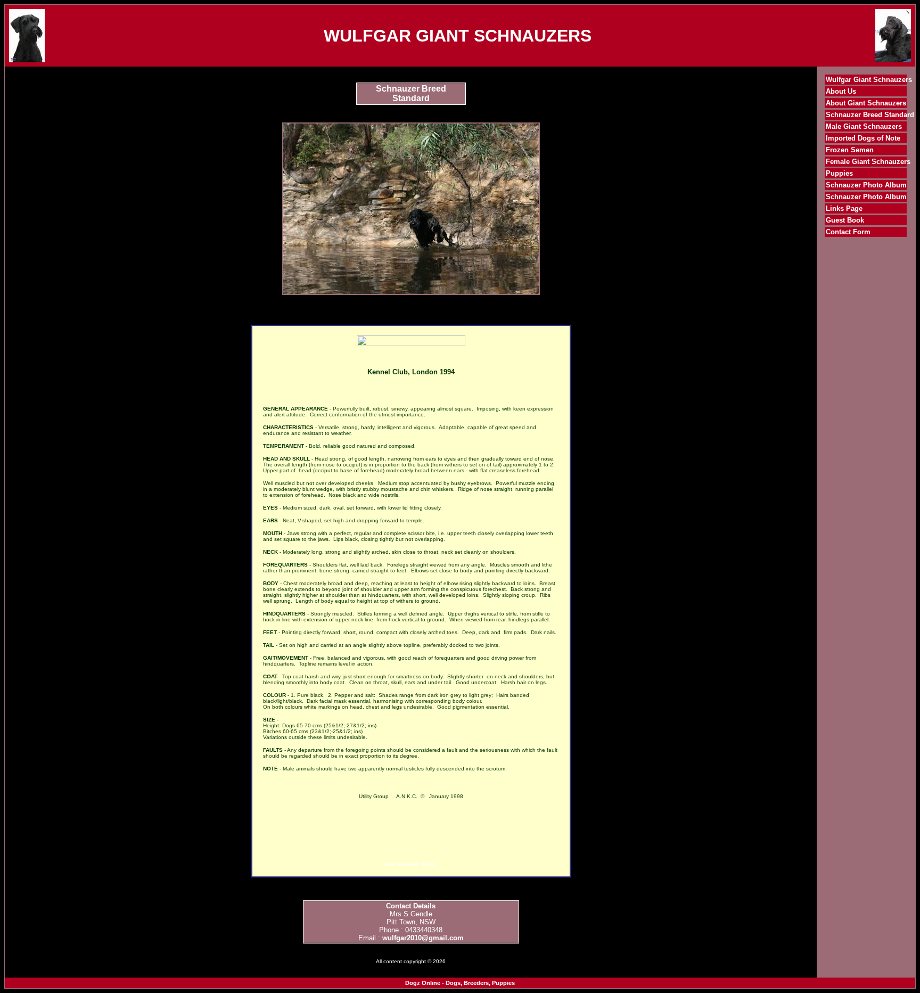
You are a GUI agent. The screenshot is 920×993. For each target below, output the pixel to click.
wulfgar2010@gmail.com (423, 938)
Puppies (839, 173)
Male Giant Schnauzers (864, 126)
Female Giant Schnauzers (868, 162)
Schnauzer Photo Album (866, 185)
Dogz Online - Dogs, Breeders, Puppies (460, 983)
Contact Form (848, 232)
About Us (841, 91)
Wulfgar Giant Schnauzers (869, 80)
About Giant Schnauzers (866, 103)
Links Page (844, 208)
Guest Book (845, 220)
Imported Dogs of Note (863, 138)
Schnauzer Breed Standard (870, 115)
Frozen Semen (850, 150)
